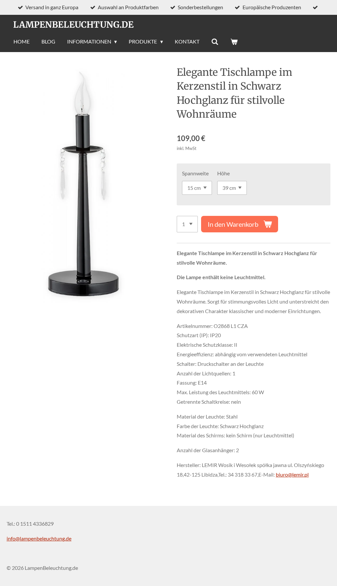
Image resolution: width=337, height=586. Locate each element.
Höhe (223, 173)
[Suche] (215, 41)
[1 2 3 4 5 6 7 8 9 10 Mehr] (187, 224)
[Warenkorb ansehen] (234, 41)
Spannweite (195, 173)
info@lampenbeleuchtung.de (39, 538)
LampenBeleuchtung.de (73, 24)
